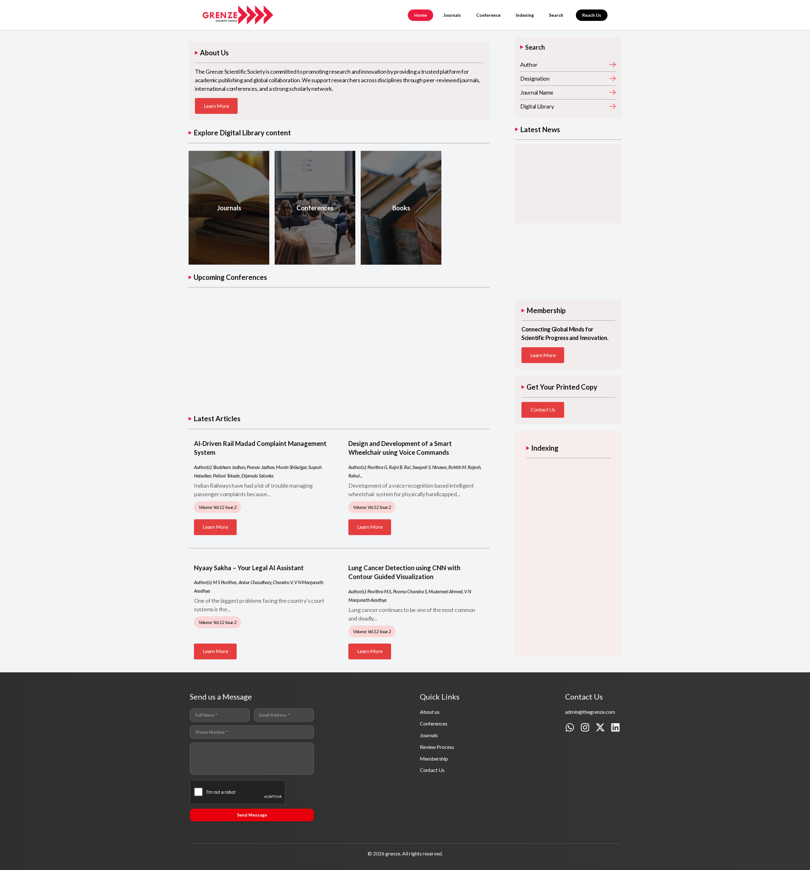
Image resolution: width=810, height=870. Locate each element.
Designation (535, 78)
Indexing (525, 15)
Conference (488, 15)
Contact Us (543, 409)
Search (556, 15)
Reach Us (591, 15)
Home (420, 15)
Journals (452, 15)
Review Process (437, 747)
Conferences (433, 723)
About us (429, 712)
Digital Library (537, 106)
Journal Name (536, 92)
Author (528, 64)
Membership (434, 759)
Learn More (216, 106)
